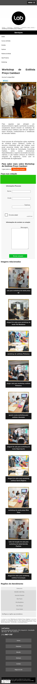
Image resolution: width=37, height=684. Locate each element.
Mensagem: (25, 227)
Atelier (3, 36)
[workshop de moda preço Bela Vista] (18, 496)
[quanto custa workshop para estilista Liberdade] (18, 401)
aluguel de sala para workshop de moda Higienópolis (18, 448)
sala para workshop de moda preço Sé (18, 292)
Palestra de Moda (6, 53)
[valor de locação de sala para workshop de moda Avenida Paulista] (18, 528)
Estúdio (3, 45)
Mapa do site (18, 669)
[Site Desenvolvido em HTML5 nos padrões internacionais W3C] (5, 682)
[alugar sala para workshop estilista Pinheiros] (18, 370)
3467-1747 (8, 635)
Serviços (18, 32)
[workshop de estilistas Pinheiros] (18, 340)
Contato (18, 664)
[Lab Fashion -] (18, 15)
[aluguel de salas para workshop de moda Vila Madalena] (18, 308)
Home (18, 640)
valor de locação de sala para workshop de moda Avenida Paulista (18, 544)
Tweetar (5, 81)
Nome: (9, 191)
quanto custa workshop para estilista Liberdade (18, 416)
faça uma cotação (19, 169)
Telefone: (27, 205)
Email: (10, 198)
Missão (18, 652)
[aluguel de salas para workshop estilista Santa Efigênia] (18, 465)
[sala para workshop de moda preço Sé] (18, 277)
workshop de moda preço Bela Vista (18, 511)
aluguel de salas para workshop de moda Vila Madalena (18, 323)
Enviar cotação (18, 256)
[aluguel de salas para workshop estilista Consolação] (18, 562)
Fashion (3, 49)
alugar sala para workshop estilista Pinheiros (18, 384)
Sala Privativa (5, 58)
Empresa (18, 646)
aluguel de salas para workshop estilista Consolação (18, 577)
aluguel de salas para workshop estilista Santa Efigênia (18, 479)
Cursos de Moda (5, 41)
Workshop (4, 62)
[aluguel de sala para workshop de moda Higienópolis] (18, 433)
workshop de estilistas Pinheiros (18, 354)
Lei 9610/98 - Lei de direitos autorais (19, 622)
